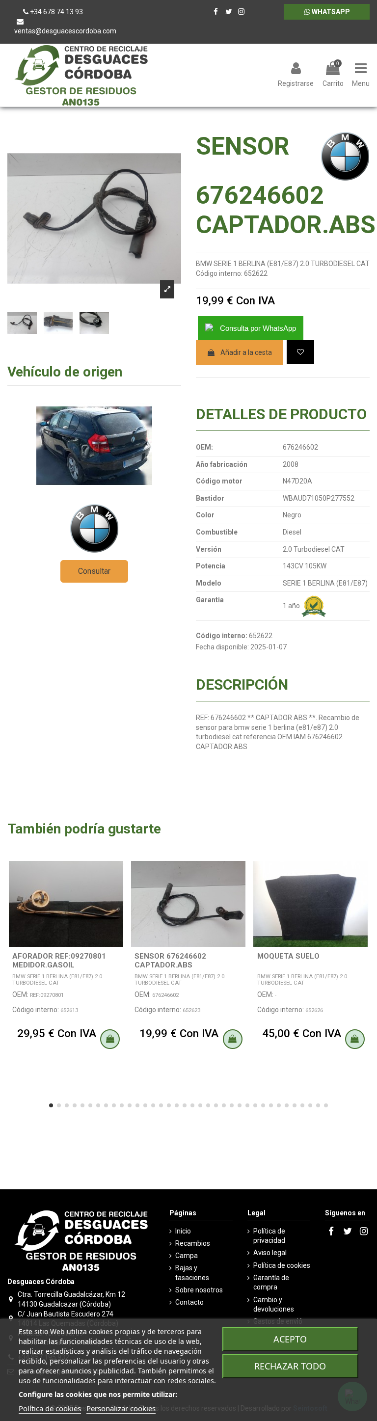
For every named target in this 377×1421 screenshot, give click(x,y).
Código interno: (219, 273)
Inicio (183, 1231)
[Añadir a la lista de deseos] (300, 352)
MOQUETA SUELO (288, 956)
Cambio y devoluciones (273, 1305)
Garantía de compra (271, 1282)
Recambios (192, 1243)
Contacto (189, 1302)
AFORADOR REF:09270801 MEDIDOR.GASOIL (59, 960)
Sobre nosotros (199, 1290)
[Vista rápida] (117, 892)
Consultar (94, 571)
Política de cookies (281, 1265)
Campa (186, 1256)
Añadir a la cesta (246, 352)
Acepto (290, 1339)
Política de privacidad (269, 1236)
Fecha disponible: (222, 647)
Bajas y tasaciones (192, 1273)
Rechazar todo (290, 1366)
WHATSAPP (330, 12)
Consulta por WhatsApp (258, 328)
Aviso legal (270, 1253)
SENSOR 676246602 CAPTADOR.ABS (170, 960)
